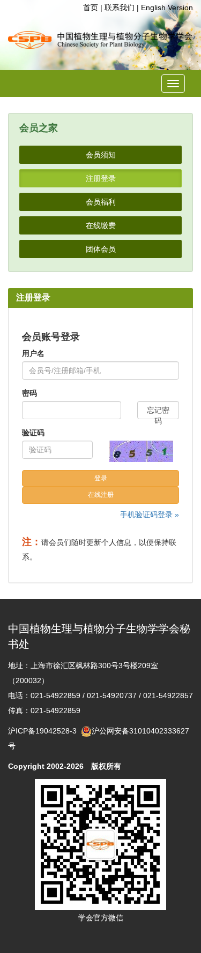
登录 (100, 478)
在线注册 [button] (101, 494)
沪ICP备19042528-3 (44, 731)
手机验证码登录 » (149, 514)
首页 (90, 7)
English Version (167, 7)
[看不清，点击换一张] (141, 451)
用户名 (33, 353)
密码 (29, 393)
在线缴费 (101, 225)
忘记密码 (158, 412)
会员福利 (101, 202)
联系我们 (120, 7)
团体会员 (101, 249)
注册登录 (101, 178)
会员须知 (101, 154)
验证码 (33, 432)
